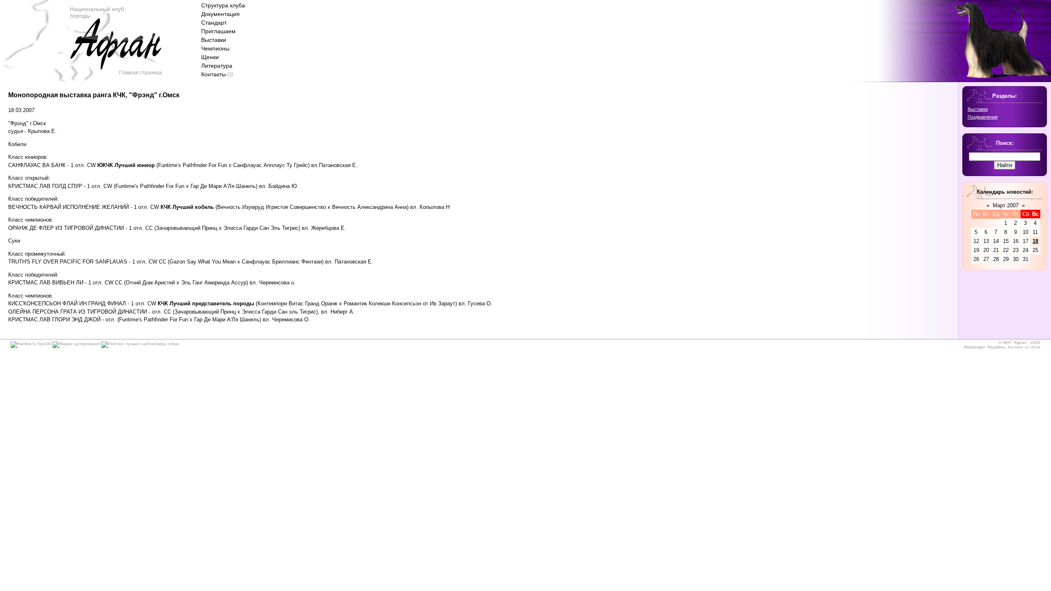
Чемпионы (215, 48)
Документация (220, 14)
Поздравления (983, 117)
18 (1035, 241)
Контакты (213, 74)
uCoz (1035, 347)
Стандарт (214, 22)
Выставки (213, 40)
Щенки (210, 57)
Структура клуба (223, 5)
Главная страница (140, 73)
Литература (216, 65)
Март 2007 (1006, 205)
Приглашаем (218, 31)
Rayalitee (996, 347)
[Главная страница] (115, 53)
